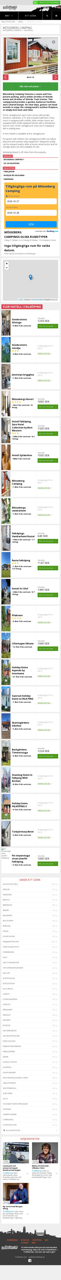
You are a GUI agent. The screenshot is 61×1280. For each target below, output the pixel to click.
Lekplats (6, 1004)
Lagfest (6, 994)
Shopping (7, 1067)
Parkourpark (9, 1051)
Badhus (6, 900)
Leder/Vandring (10, 999)
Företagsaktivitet (11, 947)
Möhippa (6, 1020)
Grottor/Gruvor (11, 962)
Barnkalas (7, 905)
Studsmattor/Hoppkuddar (15, 1104)
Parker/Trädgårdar (12, 1046)
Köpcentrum (8, 983)
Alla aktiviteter (13, 1130)
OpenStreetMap (37, 299)
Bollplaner (8, 921)
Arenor (6, 889)
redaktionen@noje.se (37, 1257)
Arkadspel (7, 894)
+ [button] (7, 263)
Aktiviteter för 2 (10, 884)
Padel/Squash (9, 1041)
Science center (10, 1062)
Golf (5, 957)
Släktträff (7, 1093)
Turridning (8, 1119)
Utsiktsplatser (9, 1125)
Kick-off (6, 973)
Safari (5, 1057)
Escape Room (9, 936)
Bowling (7, 926)
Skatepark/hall (9, 1088)
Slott (5, 1098)
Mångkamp (7, 1009)
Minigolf (7, 1015)
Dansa (5, 931)
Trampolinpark (9, 1114)
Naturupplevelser (11, 1036)
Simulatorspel (9, 1083)
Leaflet (20, 299)
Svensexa (7, 1109)
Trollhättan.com (8, 22)
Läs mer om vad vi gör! (45, 1252)
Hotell (20, 22)
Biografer (7, 915)
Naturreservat (10, 1030)
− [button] (7, 268)
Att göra (30, 15)
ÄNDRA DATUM (44, 353)
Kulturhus (8, 989)
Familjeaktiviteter (11, 941)
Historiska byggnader (13, 968)
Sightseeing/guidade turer (15, 1078)
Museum (6, 1025)
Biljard (6, 910)
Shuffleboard (9, 1072)
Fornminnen (8, 952)
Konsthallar (9, 978)
